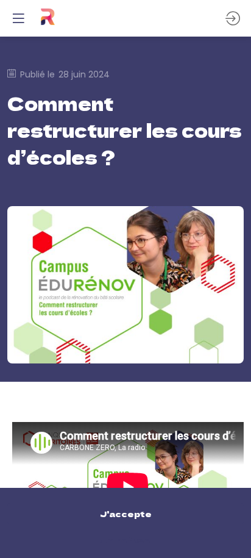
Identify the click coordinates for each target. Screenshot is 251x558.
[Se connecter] (232, 18)
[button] (18, 18)
